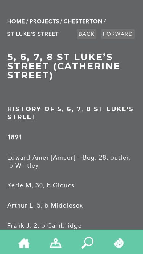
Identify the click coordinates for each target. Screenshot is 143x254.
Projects (44, 21)
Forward (118, 34)
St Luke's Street (33, 34)
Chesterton (83, 21)
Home (16, 21)
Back (87, 34)
